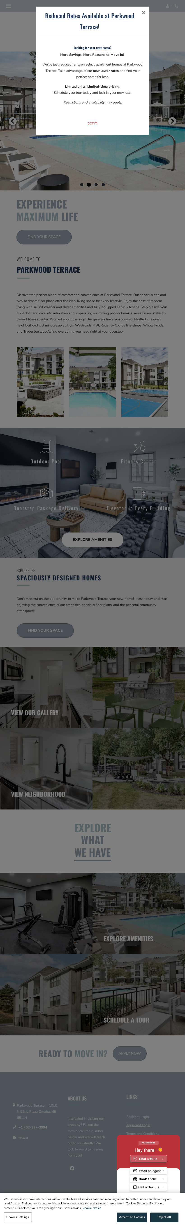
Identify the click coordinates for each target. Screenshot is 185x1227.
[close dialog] (143, 13)
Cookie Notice (92, 1208)
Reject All (164, 1217)
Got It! (92, 124)
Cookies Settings (17, 1217)
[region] (92, 1210)
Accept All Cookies (132, 1217)
